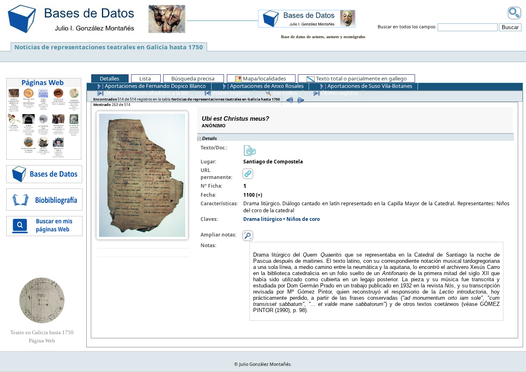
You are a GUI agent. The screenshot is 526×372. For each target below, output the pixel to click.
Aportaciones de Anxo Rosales (266, 86)
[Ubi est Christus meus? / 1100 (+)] (142, 175)
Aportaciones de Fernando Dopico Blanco (155, 86)
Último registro (339, 92)
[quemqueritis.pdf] (249, 149)
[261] (288, 99)
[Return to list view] (143, 252)
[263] (299, 99)
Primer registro (230, 92)
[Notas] (247, 235)
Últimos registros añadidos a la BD (146, 92)
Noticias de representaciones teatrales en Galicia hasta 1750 (108, 47)
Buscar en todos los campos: (407, 27)
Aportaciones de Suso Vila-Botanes (369, 86)
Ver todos (284, 92)
